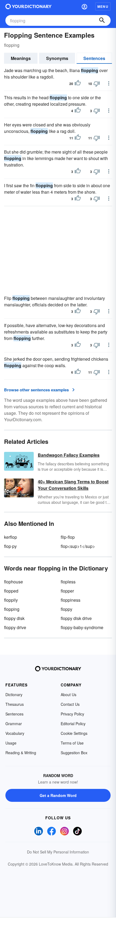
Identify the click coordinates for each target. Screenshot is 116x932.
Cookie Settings (74, 733)
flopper (67, 591)
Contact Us (70, 704)
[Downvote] (96, 83)
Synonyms (57, 58)
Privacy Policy (72, 714)
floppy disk (14, 618)
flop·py (10, 546)
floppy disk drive (76, 618)
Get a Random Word (58, 795)
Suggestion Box (74, 752)
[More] (108, 83)
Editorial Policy (73, 723)
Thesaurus (14, 704)
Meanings (21, 58)
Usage (10, 743)
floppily (11, 600)
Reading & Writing (20, 752)
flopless (68, 582)
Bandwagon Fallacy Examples (69, 455)
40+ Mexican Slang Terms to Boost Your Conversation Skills (73, 485)
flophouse (13, 582)
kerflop (10, 537)
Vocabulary (14, 733)
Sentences (94, 58)
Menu (102, 6)
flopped (11, 591)
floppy (66, 609)
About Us (68, 694)
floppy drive (15, 627)
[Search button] (102, 20)
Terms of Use (72, 743)
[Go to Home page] (28, 6)
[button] (84, 6)
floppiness (70, 600)
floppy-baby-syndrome (82, 627)
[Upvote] (77, 83)
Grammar (13, 723)
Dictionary (13, 694)
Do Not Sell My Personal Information (58, 852)
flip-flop (68, 537)
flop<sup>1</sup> (78, 546)
